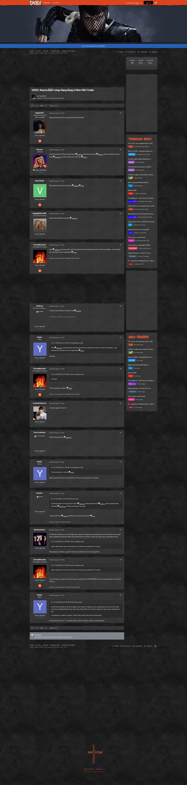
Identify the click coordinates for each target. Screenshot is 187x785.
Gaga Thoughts (144, 256)
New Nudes (132, 190)
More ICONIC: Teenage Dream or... (141, 151)
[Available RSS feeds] (155, 646)
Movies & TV (140, 264)
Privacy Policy (89, 769)
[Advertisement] (76, 70)
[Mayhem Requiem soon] (93, 24)
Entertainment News (57, 98)
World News (140, 162)
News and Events (140, 193)
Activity (56, 3)
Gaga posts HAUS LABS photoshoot (141, 221)
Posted (56, 113)
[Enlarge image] (79, 154)
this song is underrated (136, 237)
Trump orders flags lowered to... (140, 158)
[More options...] (121, 113)
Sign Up (148, 3)
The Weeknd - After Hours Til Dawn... (141, 198)
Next (42, 105)
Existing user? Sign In (133, 3)
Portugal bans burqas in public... (140, 166)
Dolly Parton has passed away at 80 (141, 205)
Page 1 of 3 (53, 105)
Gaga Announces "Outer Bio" (138, 229)
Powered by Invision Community (93, 771)
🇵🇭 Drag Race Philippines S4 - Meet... (141, 260)
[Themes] (156, 3)
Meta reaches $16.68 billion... (139, 182)
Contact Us (99, 769)
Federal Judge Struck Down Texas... (141, 174)
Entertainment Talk (144, 154)
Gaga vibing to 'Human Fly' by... (140, 252)
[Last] (46, 105)
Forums (47, 3)
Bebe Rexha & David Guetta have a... (141, 213)
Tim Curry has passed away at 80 (140, 143)
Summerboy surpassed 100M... (139, 245)
